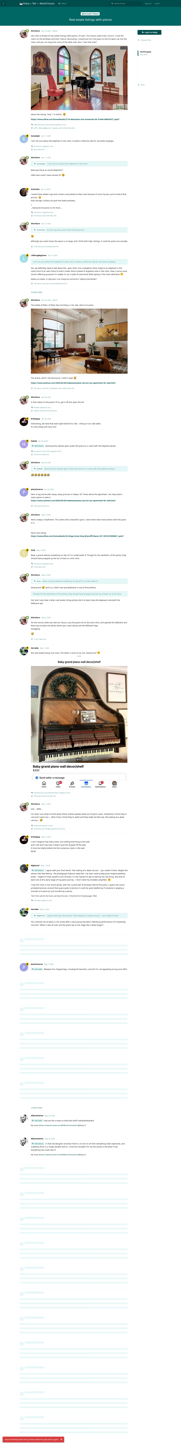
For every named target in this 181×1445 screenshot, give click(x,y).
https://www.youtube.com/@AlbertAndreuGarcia (59, 1125)
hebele (40, 468)
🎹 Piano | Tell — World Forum (37, 3)
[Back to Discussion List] (3, 3)
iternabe (38, 969)
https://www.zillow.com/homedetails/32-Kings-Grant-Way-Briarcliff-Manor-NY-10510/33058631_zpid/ (77, 536)
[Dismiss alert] (61, 1439)
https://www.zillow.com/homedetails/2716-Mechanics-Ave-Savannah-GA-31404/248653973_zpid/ (75, 119)
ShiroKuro (39, 446)
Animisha (41, 230)
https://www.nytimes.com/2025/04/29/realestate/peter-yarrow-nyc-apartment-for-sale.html (73, 383)
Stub (39, 581)
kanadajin (41, 163)
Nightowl (41, 915)
